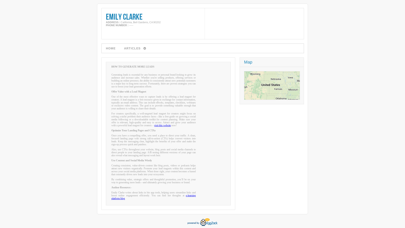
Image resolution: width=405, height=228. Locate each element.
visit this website (162, 125)
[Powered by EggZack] (202, 225)
